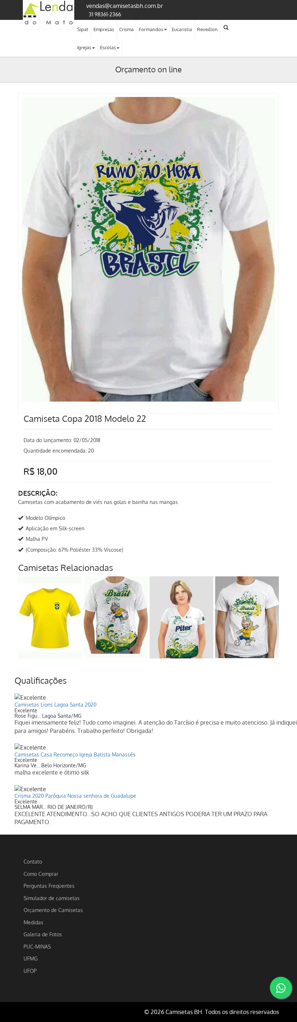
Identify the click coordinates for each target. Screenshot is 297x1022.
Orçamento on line (148, 69)
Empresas (103, 29)
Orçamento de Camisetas (53, 910)
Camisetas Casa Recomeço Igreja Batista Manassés (74, 754)
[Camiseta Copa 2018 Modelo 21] (50, 617)
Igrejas (84, 47)
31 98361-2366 (105, 14)
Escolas (108, 47)
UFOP (30, 970)
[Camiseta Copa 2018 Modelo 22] (148, 104)
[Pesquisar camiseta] (226, 27)
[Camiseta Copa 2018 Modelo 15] (247, 617)
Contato (33, 861)
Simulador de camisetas (52, 898)
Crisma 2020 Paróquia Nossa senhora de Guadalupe (75, 796)
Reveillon (207, 29)
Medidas (33, 922)
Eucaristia (182, 29)
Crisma (126, 29)
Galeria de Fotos (43, 934)
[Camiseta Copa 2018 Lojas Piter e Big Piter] (181, 617)
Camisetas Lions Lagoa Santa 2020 (55, 704)
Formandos (151, 29)
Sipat (82, 29)
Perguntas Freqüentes (49, 885)
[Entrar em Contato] (281, 987)
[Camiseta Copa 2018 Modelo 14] (115, 617)
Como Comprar (41, 873)
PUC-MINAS (37, 946)
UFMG (31, 958)
